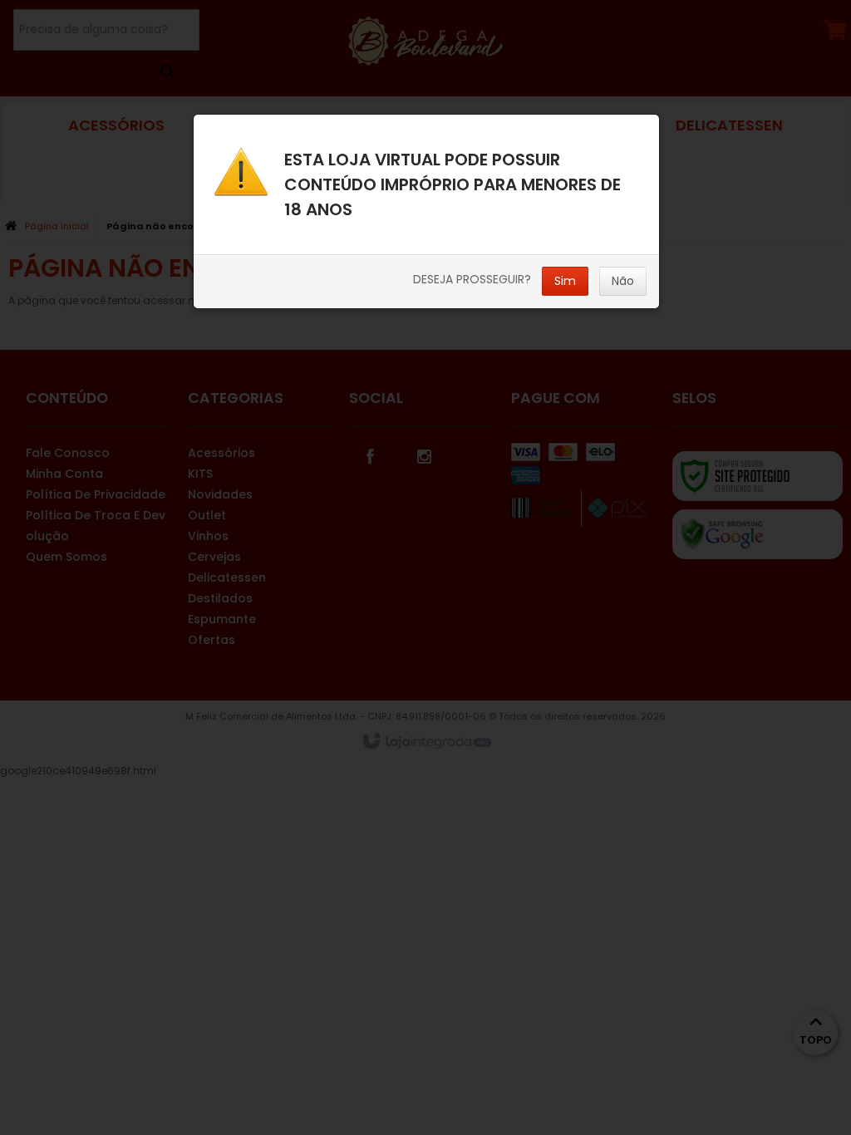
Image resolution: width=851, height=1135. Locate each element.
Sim (565, 281)
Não (623, 281)
